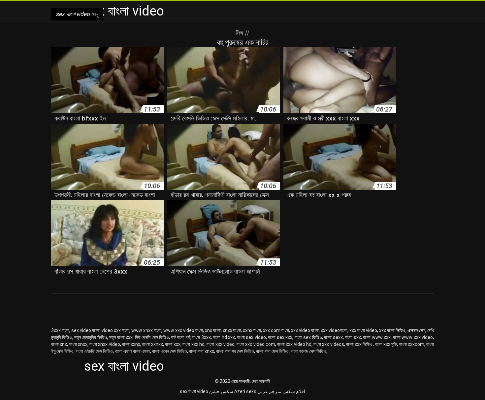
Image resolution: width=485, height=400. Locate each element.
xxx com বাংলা (276, 330)
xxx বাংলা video (363, 330)
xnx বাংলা (213, 330)
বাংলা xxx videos (328, 344)
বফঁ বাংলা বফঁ (180, 337)
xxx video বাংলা (305, 330)
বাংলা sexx (333, 337)
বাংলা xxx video (221, 344)
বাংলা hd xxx (224, 337)
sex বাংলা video (194, 391)
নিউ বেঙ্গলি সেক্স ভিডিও (152, 337)
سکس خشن (221, 391)
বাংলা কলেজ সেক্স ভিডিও (308, 351)
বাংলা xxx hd (193, 344)
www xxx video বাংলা (183, 330)
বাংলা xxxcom (411, 344)
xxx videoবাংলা (334, 330)
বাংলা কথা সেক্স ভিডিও (272, 351)
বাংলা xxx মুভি (386, 344)
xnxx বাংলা (232, 330)
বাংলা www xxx (377, 337)
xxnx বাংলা (252, 330)
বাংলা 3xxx (201, 337)
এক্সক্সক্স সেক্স (416, 330)
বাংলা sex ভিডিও (308, 337)
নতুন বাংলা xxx (121, 337)
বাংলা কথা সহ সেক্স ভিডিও (235, 351)
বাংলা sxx (353, 337)
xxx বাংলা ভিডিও (392, 330)
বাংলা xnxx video (104, 344)
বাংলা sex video (251, 337)
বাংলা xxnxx (152, 344)
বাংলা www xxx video (413, 337)
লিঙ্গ (240, 33)
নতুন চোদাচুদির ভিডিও (90, 337)
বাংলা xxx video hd (294, 344)
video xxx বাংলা (115, 330)
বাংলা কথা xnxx (201, 351)
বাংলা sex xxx (280, 337)
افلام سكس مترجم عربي (281, 391)
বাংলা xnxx (78, 344)
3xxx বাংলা (60, 330)
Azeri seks (245, 391)
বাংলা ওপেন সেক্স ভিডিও (169, 351)
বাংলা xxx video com (256, 344)
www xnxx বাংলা (146, 330)
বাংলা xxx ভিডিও (359, 344)
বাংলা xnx (59, 344)
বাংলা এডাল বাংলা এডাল (132, 351)
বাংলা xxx (172, 344)
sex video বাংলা (85, 330)
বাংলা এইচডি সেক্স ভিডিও (94, 351)
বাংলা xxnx (131, 344)
